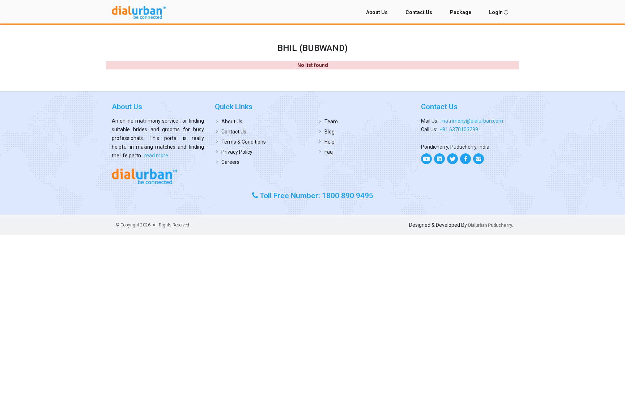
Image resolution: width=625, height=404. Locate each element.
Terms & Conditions (243, 142)
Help (329, 142)
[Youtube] (426, 158)
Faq (328, 152)
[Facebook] (465, 158)
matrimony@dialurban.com (472, 121)
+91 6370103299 (458, 129)
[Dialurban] (139, 12)
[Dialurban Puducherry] (158, 176)
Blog (329, 132)
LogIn (496, 12)
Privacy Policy (236, 152)
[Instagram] (478, 158)
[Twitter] (452, 158)
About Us (377, 12)
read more (156, 155)
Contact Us (418, 12)
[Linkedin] (439, 158)
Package (460, 12)
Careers (230, 162)
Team (331, 121)
